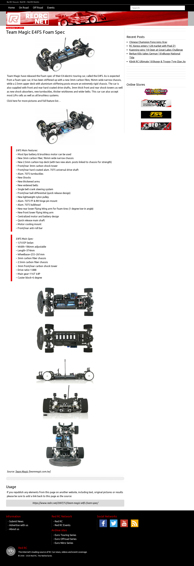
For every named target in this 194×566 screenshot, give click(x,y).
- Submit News (15, 521)
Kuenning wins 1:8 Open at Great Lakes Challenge (156, 49)
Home (11, 7)
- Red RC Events (61, 525)
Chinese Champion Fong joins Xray (148, 42)
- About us (13, 529)
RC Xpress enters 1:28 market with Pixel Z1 (152, 45)
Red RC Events (33, 2)
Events (51, 7)
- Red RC (58, 521)
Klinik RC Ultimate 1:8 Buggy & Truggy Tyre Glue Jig (157, 61)
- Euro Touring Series (64, 535)
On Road (24, 7)
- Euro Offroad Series (65, 539)
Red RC (23, 2)
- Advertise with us (18, 525)
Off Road (38, 7)
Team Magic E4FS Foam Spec (35, 32)
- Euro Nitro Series (63, 543)
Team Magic (21, 471)
